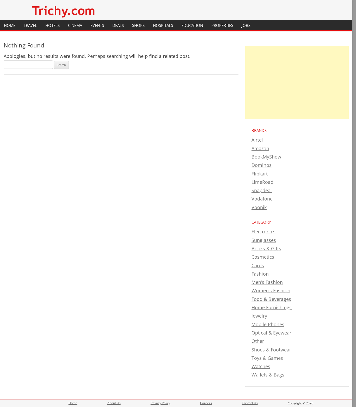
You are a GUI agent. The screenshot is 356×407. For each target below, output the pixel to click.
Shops (138, 25)
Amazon (260, 148)
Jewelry (259, 316)
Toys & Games (267, 358)
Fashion (260, 274)
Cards (257, 265)
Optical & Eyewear (271, 333)
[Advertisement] (297, 82)
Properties (222, 25)
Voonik (259, 207)
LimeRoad (262, 182)
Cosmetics (262, 257)
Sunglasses (263, 240)
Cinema (75, 25)
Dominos (261, 165)
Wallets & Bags (267, 375)
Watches (260, 366)
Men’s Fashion (267, 282)
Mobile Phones (267, 324)
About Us (114, 403)
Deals (118, 25)
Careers (206, 403)
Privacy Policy (160, 403)
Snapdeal (261, 190)
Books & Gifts (266, 248)
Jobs (246, 25)
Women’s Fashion (270, 290)
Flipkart (259, 174)
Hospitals (163, 25)
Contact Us (250, 403)
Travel (30, 25)
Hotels (52, 25)
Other (257, 341)
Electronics (263, 231)
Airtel (257, 140)
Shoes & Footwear (271, 350)
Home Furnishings (271, 307)
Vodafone (262, 199)
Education (192, 25)
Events (97, 25)
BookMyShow (266, 157)
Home (9, 25)
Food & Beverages (271, 299)
